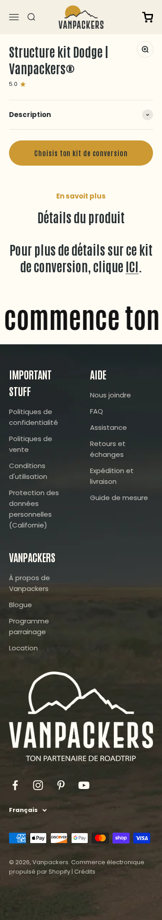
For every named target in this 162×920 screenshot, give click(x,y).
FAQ (96, 411)
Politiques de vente (30, 444)
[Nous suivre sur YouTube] (84, 785)
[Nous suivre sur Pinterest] (61, 785)
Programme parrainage (29, 626)
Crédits (84, 871)
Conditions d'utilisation (28, 471)
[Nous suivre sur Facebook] (15, 785)
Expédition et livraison (112, 476)
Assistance (108, 427)
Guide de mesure (119, 497)
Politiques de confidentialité (33, 417)
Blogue (20, 604)
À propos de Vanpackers (29, 583)
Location (23, 648)
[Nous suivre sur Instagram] (38, 785)
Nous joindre (110, 395)
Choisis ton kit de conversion (80, 153)
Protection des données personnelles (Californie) (34, 509)
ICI (132, 266)
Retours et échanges (108, 449)
